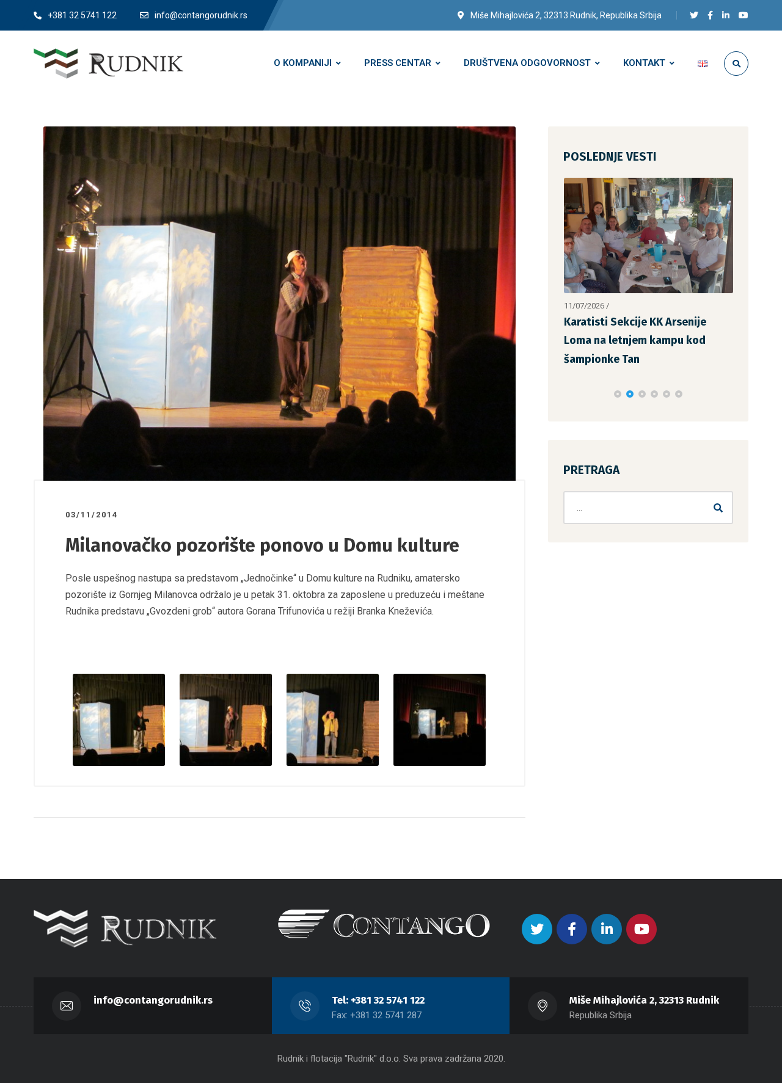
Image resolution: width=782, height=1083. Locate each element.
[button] (617, 394)
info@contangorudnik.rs (153, 1000)
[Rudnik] (108, 63)
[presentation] (568, 393)
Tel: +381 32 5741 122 (378, 1000)
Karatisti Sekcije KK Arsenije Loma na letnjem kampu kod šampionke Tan (635, 340)
